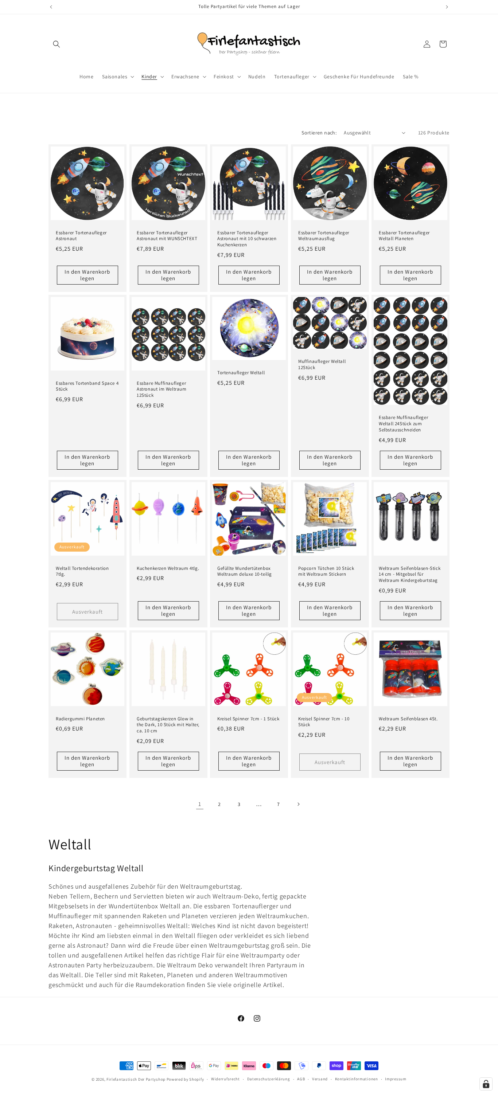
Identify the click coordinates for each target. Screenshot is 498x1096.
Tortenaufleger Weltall (241, 373)
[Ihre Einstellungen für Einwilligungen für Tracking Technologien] (486, 1084)
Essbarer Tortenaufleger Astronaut (81, 236)
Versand (320, 1078)
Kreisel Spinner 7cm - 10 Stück (323, 722)
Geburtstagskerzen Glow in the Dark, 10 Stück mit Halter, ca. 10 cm (168, 725)
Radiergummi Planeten (80, 719)
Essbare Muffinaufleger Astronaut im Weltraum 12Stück (162, 389)
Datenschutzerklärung (268, 1078)
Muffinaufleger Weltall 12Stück (322, 365)
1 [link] (199, 804)
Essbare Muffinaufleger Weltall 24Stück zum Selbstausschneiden (403, 424)
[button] (56, 44)
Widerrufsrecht (225, 1078)
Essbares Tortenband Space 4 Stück (87, 386)
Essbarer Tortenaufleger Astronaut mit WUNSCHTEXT (167, 236)
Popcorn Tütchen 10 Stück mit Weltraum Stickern (326, 571)
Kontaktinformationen (356, 1078)
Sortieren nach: (318, 132)
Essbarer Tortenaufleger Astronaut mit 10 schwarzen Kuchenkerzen (247, 239)
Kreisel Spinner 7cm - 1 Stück (248, 719)
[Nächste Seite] (298, 804)
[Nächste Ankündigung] (447, 7)
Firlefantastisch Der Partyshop (136, 1079)
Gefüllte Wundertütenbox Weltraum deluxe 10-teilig (244, 571)
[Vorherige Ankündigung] (51, 7)
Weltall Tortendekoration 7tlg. (82, 571)
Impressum (395, 1078)
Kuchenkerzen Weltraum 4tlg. (168, 568)
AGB (301, 1078)
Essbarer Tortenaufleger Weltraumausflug (323, 236)
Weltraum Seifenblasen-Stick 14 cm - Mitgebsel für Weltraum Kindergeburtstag (409, 574)
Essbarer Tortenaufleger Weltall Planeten (404, 236)
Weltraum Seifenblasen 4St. (408, 719)
